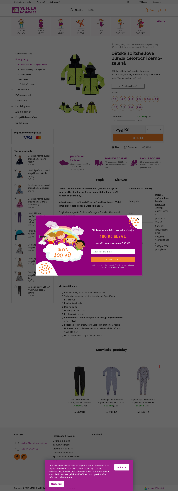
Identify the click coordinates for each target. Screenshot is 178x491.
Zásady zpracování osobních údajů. (118, 266)
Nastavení (56, 483)
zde (70, 477)
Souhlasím (121, 467)
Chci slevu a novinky (113, 259)
